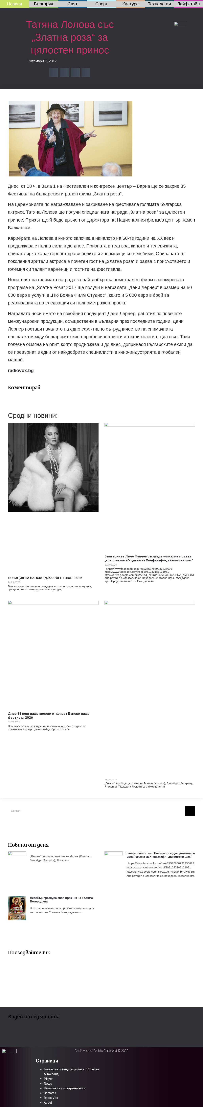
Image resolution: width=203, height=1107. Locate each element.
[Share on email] (75, 72)
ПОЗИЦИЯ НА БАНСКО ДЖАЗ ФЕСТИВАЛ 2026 (45, 578)
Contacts (50, 1093)
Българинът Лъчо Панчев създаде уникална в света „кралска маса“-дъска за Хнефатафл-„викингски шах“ (148, 558)
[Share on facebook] (53, 72)
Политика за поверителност (64, 1088)
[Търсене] (190, 811)
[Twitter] (13, 825)
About (48, 1102)
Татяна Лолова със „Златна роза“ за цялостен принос (70, 37)
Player (48, 1079)
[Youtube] (25, 825)
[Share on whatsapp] (85, 72)
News (48, 1083)
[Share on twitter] (64, 72)
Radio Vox (51, 1098)
